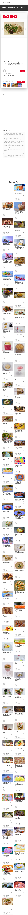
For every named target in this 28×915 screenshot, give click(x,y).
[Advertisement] (14, 49)
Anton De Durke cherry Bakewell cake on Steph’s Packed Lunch (13, 156)
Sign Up (23, 7)
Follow (22, 71)
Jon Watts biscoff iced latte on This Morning (14, 153)
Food (11, 82)
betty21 (7, 232)
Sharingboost (6, 2)
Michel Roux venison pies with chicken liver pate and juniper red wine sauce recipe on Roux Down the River (13, 134)
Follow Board (21, 81)
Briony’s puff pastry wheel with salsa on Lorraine (13, 150)
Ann (18, 198)
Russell (7, 249)
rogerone (8, 912)
